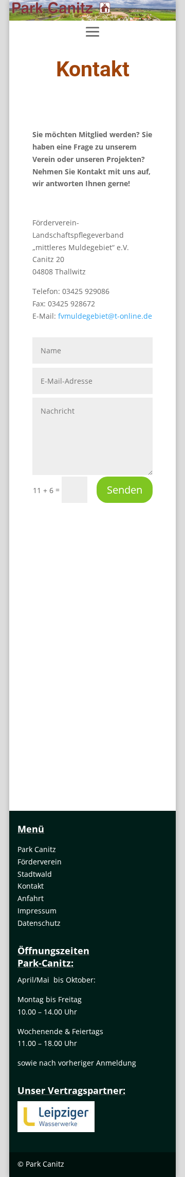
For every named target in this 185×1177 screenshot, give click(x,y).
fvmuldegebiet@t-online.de (105, 316)
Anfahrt (30, 898)
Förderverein (39, 862)
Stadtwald (34, 874)
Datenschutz (39, 923)
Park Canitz (36, 849)
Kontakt (30, 886)
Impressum (37, 911)
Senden (124, 490)
